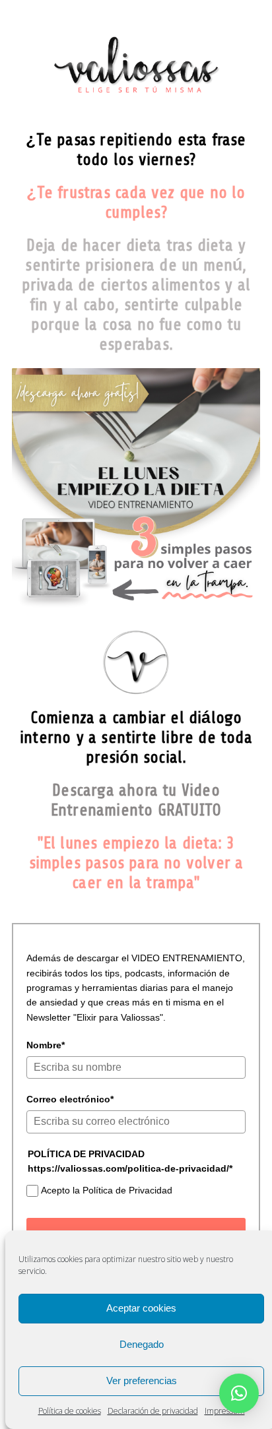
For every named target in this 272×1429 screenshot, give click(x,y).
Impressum (225, 1410)
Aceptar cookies (141, 1308)
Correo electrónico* (70, 1099)
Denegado (141, 1344)
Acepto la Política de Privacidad (106, 1190)
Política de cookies (69, 1410)
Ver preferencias (141, 1380)
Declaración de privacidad (153, 1410)
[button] (239, 1393)
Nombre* (45, 1045)
